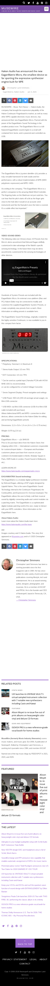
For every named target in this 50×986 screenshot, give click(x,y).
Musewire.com (18, 536)
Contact (25, 963)
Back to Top (25, 944)
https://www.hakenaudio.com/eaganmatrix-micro (20, 471)
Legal (33, 959)
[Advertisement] (25, 39)
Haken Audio (19, 92)
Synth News (17, 690)
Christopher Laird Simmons (18, 88)
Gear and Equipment (21, 724)
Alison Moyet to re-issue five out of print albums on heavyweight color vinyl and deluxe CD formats (28, 715)
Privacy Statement (15, 959)
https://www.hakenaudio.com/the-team (16, 524)
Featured (16, 708)
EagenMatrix (8, 92)
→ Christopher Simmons (26, 600)
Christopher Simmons (28, 560)
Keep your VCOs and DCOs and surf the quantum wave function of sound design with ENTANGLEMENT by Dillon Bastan (24, 888)
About (43, 959)
